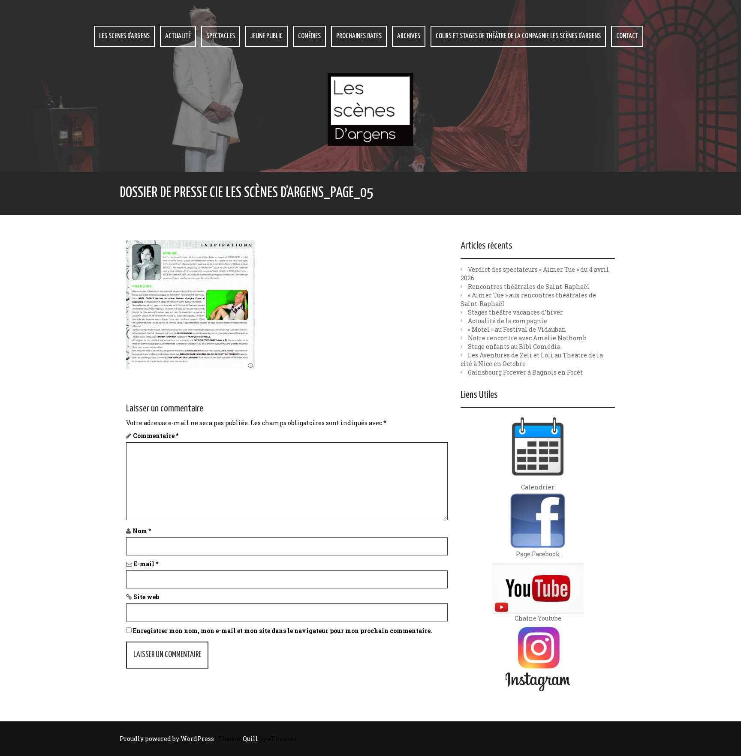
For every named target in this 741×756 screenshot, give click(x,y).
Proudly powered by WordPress (167, 739)
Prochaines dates (359, 36)
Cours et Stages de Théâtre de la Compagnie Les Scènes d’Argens (518, 36)
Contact (627, 36)
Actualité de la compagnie (507, 321)
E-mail (146, 564)
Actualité (178, 36)
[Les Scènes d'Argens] (370, 109)
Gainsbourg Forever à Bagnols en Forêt (525, 372)
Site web (146, 597)
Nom (142, 531)
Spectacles (220, 36)
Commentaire (155, 436)
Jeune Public (266, 36)
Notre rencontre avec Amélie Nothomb (527, 338)
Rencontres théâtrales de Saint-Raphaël (529, 286)
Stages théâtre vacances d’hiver (515, 312)
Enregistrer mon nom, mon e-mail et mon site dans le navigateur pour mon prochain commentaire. (282, 631)
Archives (408, 36)
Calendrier (537, 487)
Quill (250, 739)
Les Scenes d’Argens (124, 36)
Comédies (309, 36)
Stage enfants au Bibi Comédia (514, 346)
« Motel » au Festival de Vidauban (517, 329)
